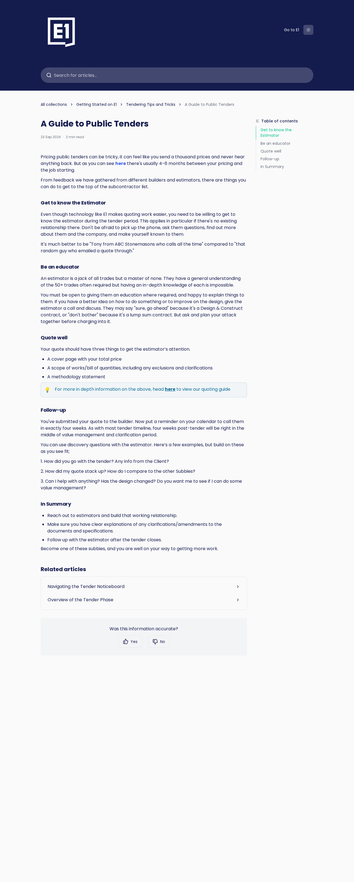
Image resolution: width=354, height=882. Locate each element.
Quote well (271, 151)
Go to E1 (291, 30)
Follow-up (270, 159)
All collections (54, 104)
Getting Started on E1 (96, 104)
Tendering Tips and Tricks (150, 104)
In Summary (272, 166)
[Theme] (308, 30)
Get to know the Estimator (276, 132)
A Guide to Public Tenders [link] (209, 104)
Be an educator (275, 143)
